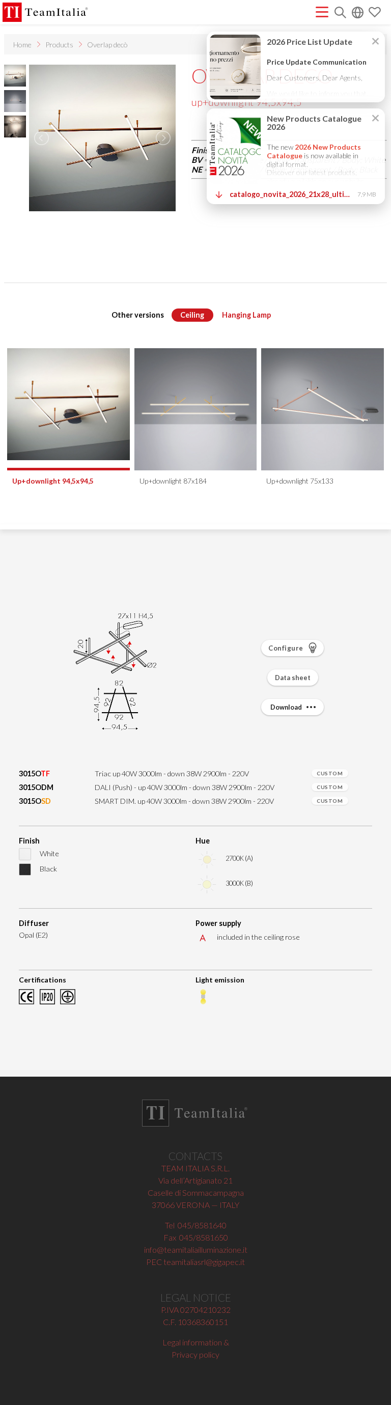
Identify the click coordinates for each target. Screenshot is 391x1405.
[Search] (340, 13)
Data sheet (293, 677)
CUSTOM (330, 773)
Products (59, 44)
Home (22, 44)
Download (286, 707)
